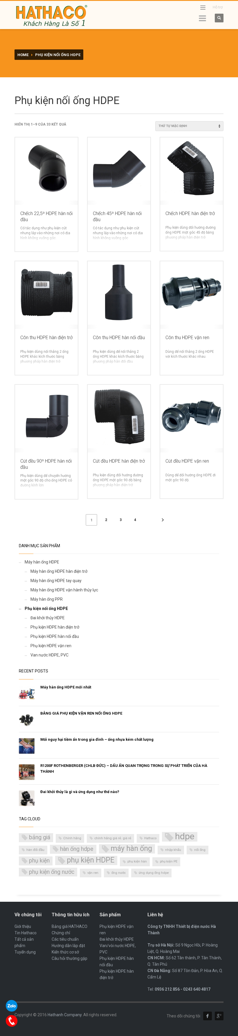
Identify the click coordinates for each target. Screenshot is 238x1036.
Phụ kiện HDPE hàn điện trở (54, 627)
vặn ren (92, 873)
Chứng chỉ (61, 933)
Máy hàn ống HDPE (42, 562)
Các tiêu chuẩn (65, 939)
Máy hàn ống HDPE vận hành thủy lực (64, 590)
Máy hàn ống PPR (46, 599)
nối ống (199, 850)
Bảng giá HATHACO (69, 926)
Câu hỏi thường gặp (69, 958)
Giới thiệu (23, 926)
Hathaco (150, 838)
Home (22, 55)
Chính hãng (72, 838)
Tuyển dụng (25, 952)
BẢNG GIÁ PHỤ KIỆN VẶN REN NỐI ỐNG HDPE (81, 713)
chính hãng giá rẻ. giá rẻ (112, 838)
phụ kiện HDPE (90, 860)
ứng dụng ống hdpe (154, 873)
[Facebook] (207, 1016)
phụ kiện (39, 860)
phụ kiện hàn (137, 861)
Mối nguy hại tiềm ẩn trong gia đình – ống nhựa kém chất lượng (97, 739)
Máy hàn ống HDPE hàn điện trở (58, 571)
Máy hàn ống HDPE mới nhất (65, 687)
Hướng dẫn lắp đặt (68, 945)
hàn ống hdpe (76, 849)
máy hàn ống (131, 848)
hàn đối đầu (35, 850)
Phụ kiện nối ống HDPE (46, 608)
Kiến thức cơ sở (65, 952)
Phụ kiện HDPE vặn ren (50, 645)
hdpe (184, 836)
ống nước (118, 873)
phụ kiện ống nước (51, 872)
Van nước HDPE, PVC (49, 655)
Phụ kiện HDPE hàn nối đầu (54, 636)
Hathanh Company (65, 1014)
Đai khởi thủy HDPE (47, 617)
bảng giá (39, 837)
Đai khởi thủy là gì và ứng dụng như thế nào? (79, 792)
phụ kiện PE (168, 861)
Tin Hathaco (26, 933)
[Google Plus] (219, 1016)
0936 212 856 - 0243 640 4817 (182, 989)
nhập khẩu (173, 850)
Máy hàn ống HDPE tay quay (56, 580)
